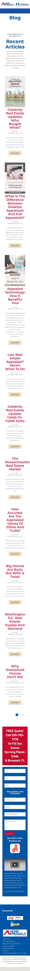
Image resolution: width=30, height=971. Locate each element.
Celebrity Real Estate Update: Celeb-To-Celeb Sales (15, 414)
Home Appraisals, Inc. (12, 953)
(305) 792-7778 (17, 959)
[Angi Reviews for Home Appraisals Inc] (15, 916)
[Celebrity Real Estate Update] (15, 76)
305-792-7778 (9, 948)
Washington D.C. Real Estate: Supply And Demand (15, 621)
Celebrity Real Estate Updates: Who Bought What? (15, 118)
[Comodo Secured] (15, 930)
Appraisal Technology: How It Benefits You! (15, 296)
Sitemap (24, 959)
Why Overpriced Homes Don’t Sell (15, 671)
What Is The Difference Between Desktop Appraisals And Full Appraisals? (15, 207)
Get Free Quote (9, 833)
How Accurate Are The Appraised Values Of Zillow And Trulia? (15, 520)
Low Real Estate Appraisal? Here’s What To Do (15, 362)
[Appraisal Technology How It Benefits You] (15, 255)
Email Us (5, 950)
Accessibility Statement (9, 961)
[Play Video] (15, 865)
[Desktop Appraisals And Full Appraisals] (15, 163)
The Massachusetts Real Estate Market (17, 463)
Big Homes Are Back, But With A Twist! (15, 571)
